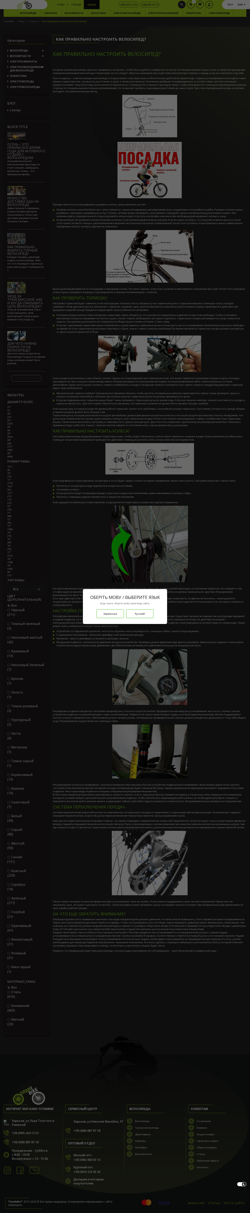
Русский (140, 613)
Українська (110, 613)
